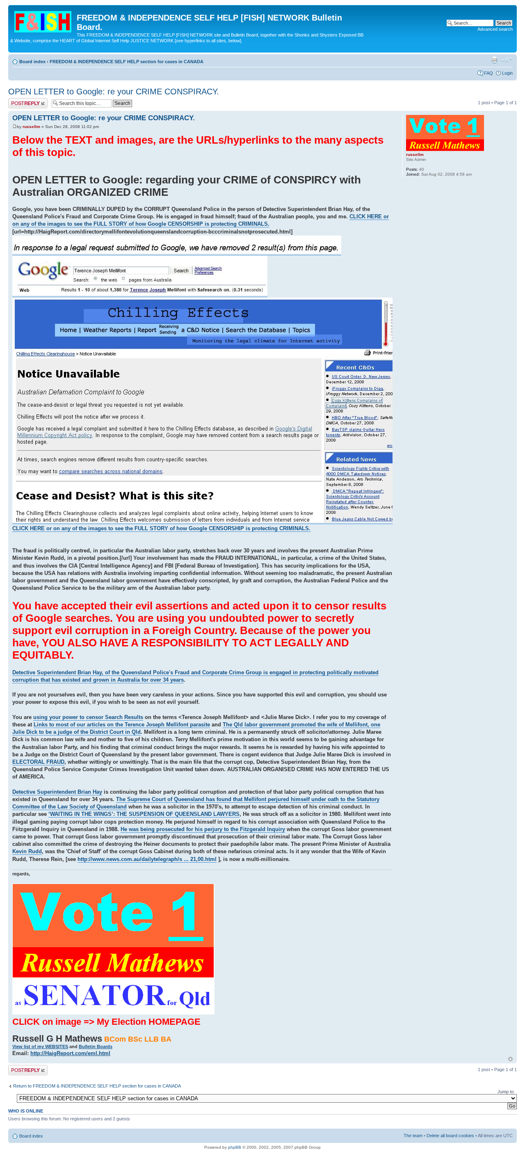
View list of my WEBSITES (40, 1046)
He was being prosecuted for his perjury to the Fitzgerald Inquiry (203, 829)
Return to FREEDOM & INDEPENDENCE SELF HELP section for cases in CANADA (97, 1085)
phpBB (234, 1147)
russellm (31, 126)
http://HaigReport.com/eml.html (70, 1053)
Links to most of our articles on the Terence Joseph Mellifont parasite (122, 724)
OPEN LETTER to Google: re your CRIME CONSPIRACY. (113, 91)
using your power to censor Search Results (88, 717)
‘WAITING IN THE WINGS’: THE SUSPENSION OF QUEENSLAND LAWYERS (144, 814)
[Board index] (43, 20)
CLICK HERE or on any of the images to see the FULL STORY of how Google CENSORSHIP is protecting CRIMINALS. (200, 220)
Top (510, 1059)
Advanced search (495, 29)
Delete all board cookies (450, 1135)
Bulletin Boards (95, 1046)
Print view (494, 60)
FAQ (488, 73)
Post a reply (20, 100)
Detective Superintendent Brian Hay (57, 792)
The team (413, 1135)
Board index (32, 61)
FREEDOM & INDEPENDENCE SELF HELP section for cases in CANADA (126, 61)
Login (507, 73)
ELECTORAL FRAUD (38, 762)
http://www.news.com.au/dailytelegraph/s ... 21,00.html (147, 859)
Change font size (507, 60)
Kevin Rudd (27, 851)
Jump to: (506, 1091)
